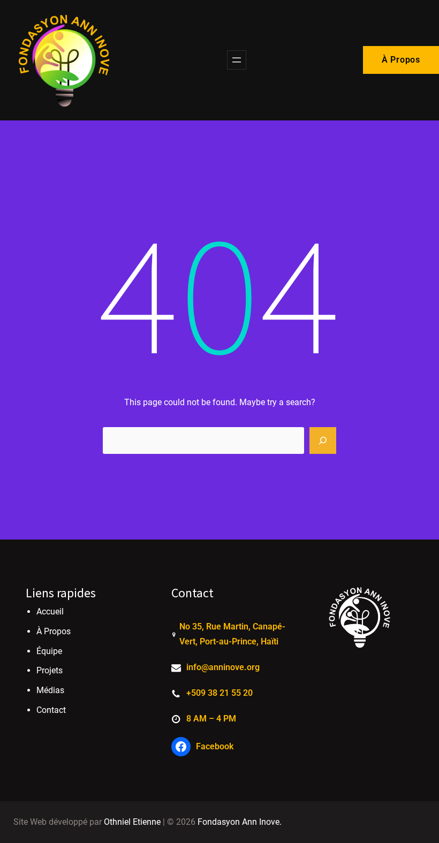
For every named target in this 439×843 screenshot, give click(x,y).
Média (48, 690)
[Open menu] (236, 60)
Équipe (49, 651)
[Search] (322, 440)
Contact (51, 710)
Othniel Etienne (132, 822)
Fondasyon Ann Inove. (240, 822)
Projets (49, 670)
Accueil (50, 611)
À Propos (401, 60)
